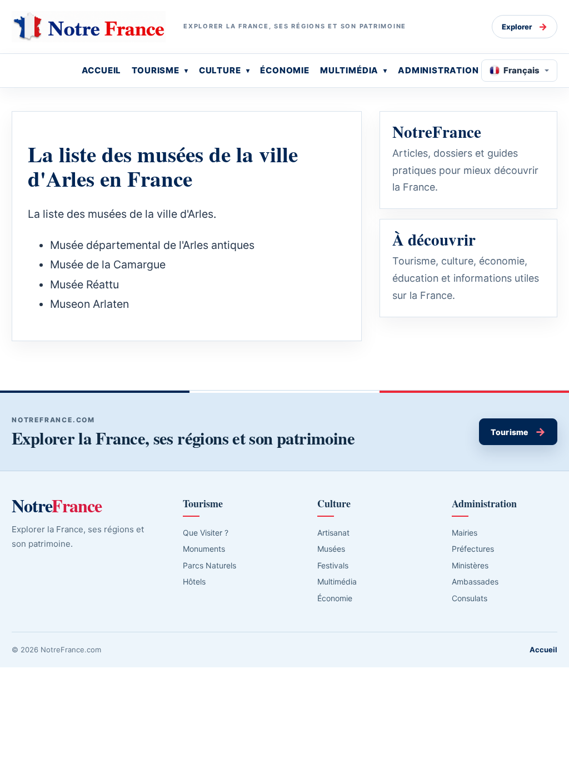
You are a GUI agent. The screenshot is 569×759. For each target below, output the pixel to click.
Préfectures (473, 548)
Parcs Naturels (209, 565)
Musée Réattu (84, 284)
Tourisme (518, 431)
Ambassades (475, 581)
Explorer (524, 26)
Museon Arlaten (89, 304)
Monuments (204, 548)
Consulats (469, 598)
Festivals (332, 565)
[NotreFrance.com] (89, 26)
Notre (57, 506)
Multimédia (337, 581)
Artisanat (333, 532)
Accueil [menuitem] (102, 70)
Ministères (470, 565)
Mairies (464, 532)
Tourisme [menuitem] (155, 70)
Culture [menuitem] (220, 70)
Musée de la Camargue (108, 264)
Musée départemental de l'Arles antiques (152, 245)
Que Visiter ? (205, 532)
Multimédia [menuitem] (349, 70)
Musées (331, 548)
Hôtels (194, 581)
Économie (334, 598)
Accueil (543, 649)
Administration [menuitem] (438, 70)
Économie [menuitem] (285, 70)
